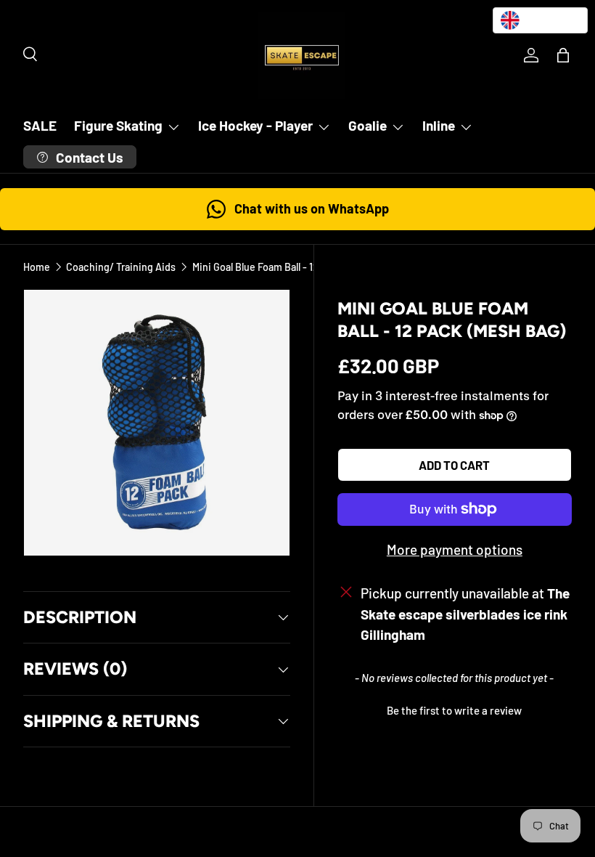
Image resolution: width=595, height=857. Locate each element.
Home (36, 267)
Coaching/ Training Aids (121, 267)
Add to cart (454, 465)
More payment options (454, 549)
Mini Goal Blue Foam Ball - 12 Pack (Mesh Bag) (293, 267)
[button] (563, 55)
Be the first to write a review (454, 710)
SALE (40, 125)
